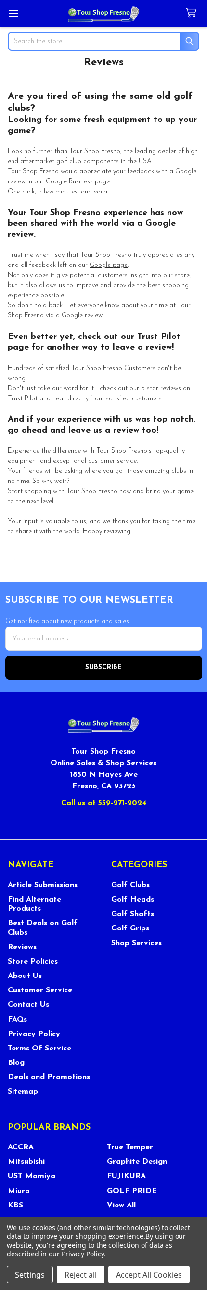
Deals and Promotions (49, 1077)
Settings (30, 1274)
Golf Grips (130, 928)
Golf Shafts (132, 914)
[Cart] (193, 13)
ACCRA (21, 1147)
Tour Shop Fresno (91, 491)
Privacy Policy (34, 1034)
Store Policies (33, 961)
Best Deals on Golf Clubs (43, 927)
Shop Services (136, 943)
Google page (109, 265)
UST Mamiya (31, 1176)
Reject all (81, 1274)
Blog (16, 1063)
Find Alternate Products (34, 904)
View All (121, 1205)
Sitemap (23, 1092)
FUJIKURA (126, 1176)
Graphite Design (137, 1162)
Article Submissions (43, 885)
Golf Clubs (130, 885)
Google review (82, 315)
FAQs (17, 1020)
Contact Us (28, 1005)
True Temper (130, 1147)
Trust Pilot (23, 398)
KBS (15, 1205)
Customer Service (40, 990)
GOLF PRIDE (132, 1191)
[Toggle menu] (13, 13)
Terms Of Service (39, 1048)
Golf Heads (132, 900)
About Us (25, 976)
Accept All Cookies (149, 1274)
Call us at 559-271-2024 (103, 803)
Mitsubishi (26, 1162)
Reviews (22, 947)
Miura (19, 1191)
